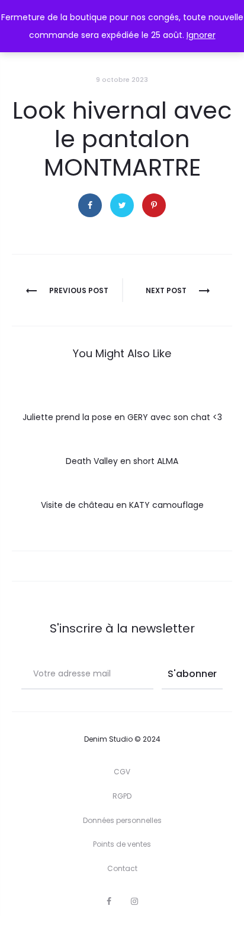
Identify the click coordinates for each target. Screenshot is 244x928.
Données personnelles (122, 820)
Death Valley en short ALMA (122, 461)
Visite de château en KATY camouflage (122, 505)
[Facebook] (109, 901)
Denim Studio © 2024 (122, 739)
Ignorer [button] (201, 35)
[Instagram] (134, 901)
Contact (122, 868)
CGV (122, 772)
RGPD (122, 796)
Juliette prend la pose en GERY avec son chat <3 (122, 417)
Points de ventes (122, 844)
